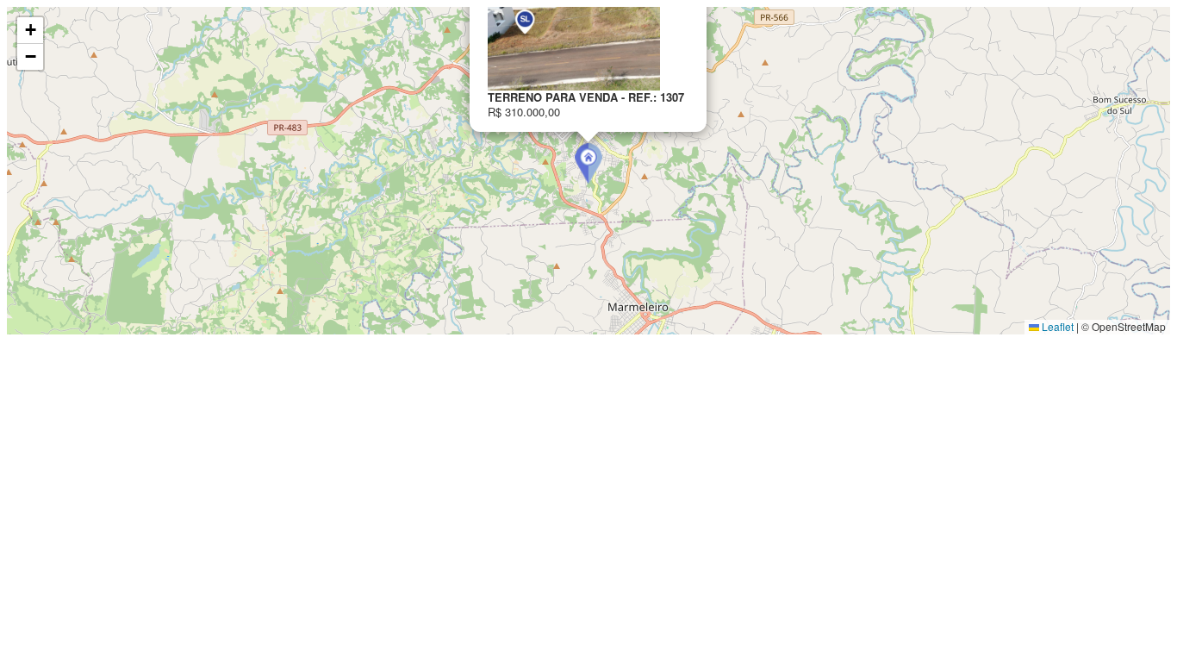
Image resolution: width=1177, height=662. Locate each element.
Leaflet (1056, 326)
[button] (588, 163)
